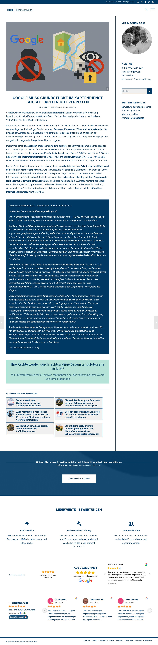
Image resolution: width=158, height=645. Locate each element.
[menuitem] (146, 10)
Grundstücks (17, 116)
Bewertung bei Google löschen (136, 107)
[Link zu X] (153, 2)
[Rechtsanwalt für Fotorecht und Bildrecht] (23, 10)
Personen (58, 129)
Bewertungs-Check (131, 110)
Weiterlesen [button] (112, 584)
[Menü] (152, 10)
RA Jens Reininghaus (69, 107)
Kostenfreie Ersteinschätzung (136, 79)
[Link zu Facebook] (145, 2)
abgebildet (59, 125)
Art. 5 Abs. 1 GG (50, 157)
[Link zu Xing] (142, 2)
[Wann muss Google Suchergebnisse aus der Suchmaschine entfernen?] (156, 322)
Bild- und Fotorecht (56, 107)
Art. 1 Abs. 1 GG (96, 153)
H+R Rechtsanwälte (18, 603)
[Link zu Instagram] (149, 2)
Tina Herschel (61, 599)
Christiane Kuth (96, 599)
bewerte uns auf (17, 617)
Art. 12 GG (87, 157)
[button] (150, 574)
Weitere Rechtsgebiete (133, 118)
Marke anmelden (130, 114)
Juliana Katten (131, 599)
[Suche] (146, 10)
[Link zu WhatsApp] (138, 2)
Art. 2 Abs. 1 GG (74, 153)
